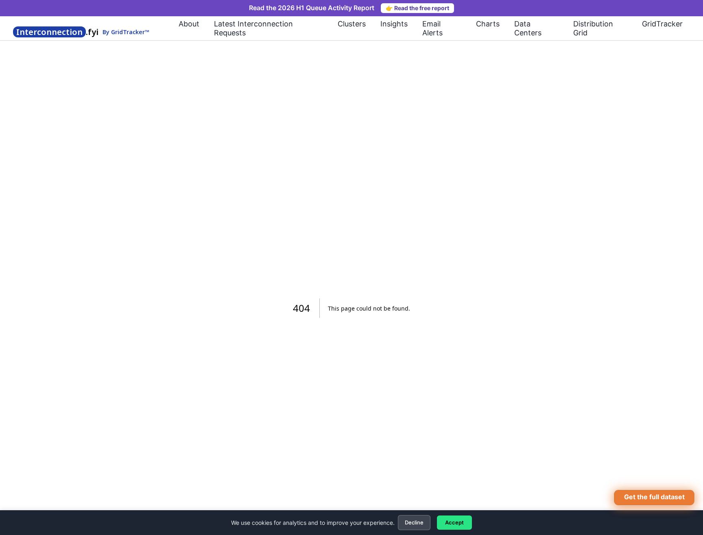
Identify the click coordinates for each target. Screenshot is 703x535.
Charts (488, 24)
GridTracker (662, 24)
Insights (394, 24)
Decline (414, 522)
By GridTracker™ (126, 32)
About (189, 24)
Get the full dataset (654, 497)
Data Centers (527, 28)
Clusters (352, 24)
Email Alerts (432, 28)
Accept (454, 522)
